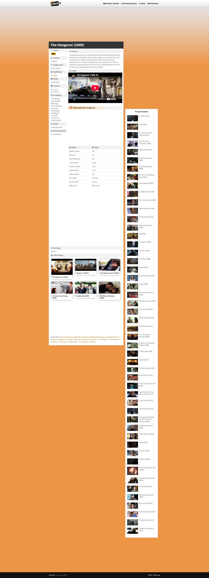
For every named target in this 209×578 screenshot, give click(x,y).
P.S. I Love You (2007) (146, 309)
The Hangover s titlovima (87, 342)
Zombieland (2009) (82, 296)
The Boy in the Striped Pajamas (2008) (146, 344)
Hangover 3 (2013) (82, 273)
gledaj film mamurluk (81, 337)
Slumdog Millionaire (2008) (145, 167)
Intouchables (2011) (145, 486)
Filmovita (52, 575)
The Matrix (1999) (145, 242)
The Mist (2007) (144, 116)
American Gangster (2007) (145, 159)
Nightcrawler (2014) (145, 150)
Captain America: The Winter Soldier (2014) (146, 393)
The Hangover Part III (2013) (109, 273)
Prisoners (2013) (144, 250)
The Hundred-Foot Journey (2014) (145, 134)
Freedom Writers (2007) (147, 276)
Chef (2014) (143, 124)
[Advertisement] (103, 24)
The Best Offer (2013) (146, 520)
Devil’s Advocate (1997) (147, 208)
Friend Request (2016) (146, 434)
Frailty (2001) (143, 442)
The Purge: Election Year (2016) (147, 385)
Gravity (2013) (143, 267)
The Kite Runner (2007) (147, 368)
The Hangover (103, 339)
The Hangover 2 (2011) (60, 277)
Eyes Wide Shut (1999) (146, 192)
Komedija (54, 75)
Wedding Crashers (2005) (147, 301)
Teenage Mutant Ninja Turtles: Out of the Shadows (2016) (146, 419)
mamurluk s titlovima (90, 339)
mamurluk (61, 339)
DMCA (150, 575)
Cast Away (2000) (145, 259)
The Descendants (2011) (147, 512)
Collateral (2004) (144, 459)
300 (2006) (142, 234)
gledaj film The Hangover (97, 337)
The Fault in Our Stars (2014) (146, 294)
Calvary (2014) (143, 360)
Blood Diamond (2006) (146, 318)
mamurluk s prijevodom (74, 339)
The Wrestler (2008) (145, 351)
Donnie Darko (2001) (146, 503)
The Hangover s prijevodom (68, 342)
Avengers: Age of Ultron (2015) (147, 479)
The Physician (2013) (146, 326)
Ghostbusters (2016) (146, 375)
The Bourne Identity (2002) (146, 427)
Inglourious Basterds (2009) (146, 496)
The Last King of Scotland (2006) (144, 336)
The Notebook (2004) (146, 217)
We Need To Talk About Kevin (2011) (147, 176)
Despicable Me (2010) (146, 183)
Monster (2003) (144, 451)
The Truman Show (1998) (147, 200)
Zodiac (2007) (143, 284)
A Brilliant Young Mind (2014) (146, 529)
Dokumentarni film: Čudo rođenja (147, 469)
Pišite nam (156, 575)
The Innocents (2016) (146, 409)
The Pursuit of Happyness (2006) (145, 142)
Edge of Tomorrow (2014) (145, 226)
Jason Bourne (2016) (146, 400)
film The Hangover (66, 337)
